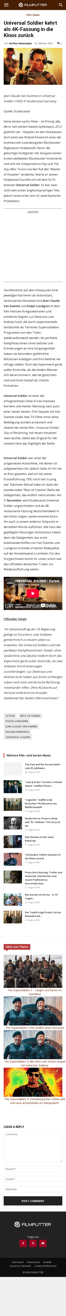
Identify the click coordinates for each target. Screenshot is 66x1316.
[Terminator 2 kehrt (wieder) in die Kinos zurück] (13, 859)
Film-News (33, 15)
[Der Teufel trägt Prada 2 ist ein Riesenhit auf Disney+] (13, 916)
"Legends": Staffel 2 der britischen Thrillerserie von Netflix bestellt (41, 803)
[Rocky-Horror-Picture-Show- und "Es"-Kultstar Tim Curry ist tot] (13, 823)
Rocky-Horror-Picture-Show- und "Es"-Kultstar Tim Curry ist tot (42, 822)
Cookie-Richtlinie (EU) (45, 1266)
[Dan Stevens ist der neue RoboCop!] (13, 841)
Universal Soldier (18, 737)
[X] (33, 1243)
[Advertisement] (33, 247)
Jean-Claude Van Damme (21, 726)
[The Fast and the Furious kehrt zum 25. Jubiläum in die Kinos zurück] (13, 769)
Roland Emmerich (17, 731)
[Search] (61, 5)
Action (10, 715)
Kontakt (47, 1262)
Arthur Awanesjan (21, 43)
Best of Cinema (30, 715)
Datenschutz (33, 1262)
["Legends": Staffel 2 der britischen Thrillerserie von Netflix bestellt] (13, 804)
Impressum (18, 1262)
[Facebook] (23, 1243)
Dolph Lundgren (17, 721)
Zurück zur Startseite (20, 1266)
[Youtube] (43, 1243)
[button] (6, 5)
